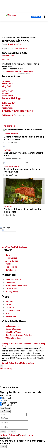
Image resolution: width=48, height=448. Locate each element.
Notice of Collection (9, 435)
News (7, 255)
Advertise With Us (13, 280)
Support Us (36, 17)
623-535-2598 (8, 55)
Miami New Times (13, 332)
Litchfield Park (20, 49)
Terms (11, 343)
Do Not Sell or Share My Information (18, 363)
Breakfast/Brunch (16, 44)
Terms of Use (11, 288)
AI (33, 343)
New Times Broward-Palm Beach (19, 335)
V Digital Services (13, 338)
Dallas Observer (12, 326)
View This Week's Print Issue (14, 247)
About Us (9, 301)
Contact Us (10, 307)
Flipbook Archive (12, 310)
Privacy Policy (11, 292)
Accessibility (26, 343)
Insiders (5, 400)
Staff (7, 313)
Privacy (5, 343)
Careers (9, 304)
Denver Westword (13, 329)
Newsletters (10, 270)
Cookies (17, 343)
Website (5, 59)
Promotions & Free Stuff (16, 286)
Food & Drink (11, 258)
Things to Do (7, 398)
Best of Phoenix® (9, 403)
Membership (10, 316)
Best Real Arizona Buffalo (19, 72)
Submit (12, 432)
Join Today (5, 408)
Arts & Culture (11, 261)
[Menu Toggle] (3, 17)
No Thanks (5, 411)
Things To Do (11, 267)
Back (3, 432)
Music (8, 264)
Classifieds (10, 283)
